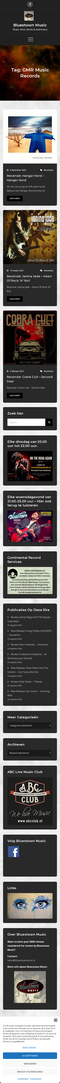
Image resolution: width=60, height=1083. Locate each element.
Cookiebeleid (23, 1078)
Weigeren (30, 1063)
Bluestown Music (30, 25)
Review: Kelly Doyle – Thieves (26, 681)
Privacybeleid (35, 1078)
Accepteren (30, 1055)
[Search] (49, 422)
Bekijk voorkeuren (30, 1071)
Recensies (48, 170)
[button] (55, 1020)
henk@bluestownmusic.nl (21, 960)
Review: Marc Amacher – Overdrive (29, 644)
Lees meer (15, 198)
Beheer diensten (29, 1047)
